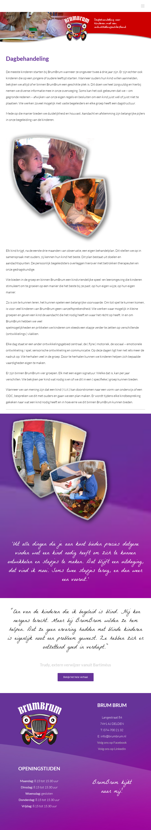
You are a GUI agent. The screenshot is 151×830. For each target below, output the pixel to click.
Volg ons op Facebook (112, 742)
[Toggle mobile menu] (143, 6)
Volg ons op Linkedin (112, 749)
